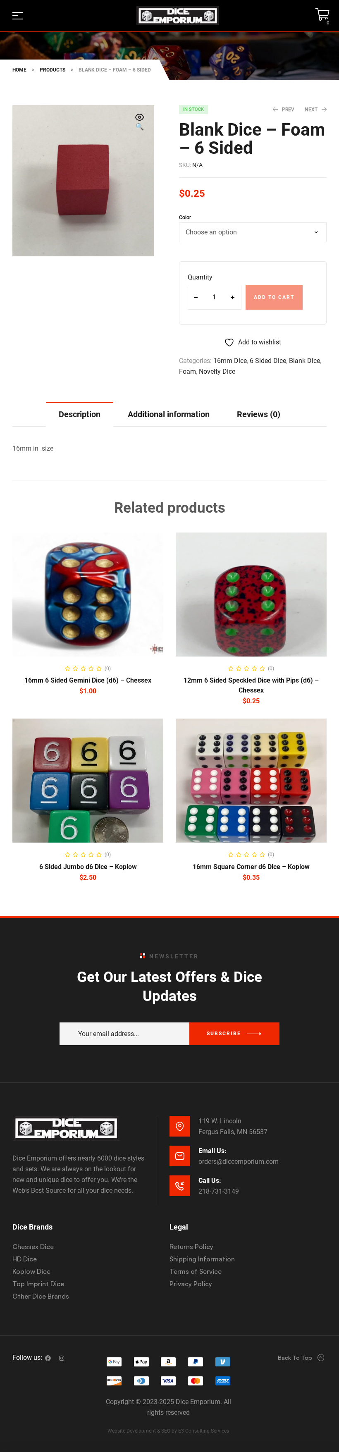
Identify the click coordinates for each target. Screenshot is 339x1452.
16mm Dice (230, 361)
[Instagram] (61, 1358)
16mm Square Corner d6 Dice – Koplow (251, 867)
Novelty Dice (217, 371)
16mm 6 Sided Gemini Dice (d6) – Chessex (87, 680)
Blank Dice (304, 361)
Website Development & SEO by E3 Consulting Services (168, 1431)
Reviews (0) (258, 414)
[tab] (79, 414)
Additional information (169, 414)
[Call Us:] (180, 1185)
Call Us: (209, 1181)
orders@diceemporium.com (238, 1161)
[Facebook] (48, 1358)
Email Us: (212, 1151)
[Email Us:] (180, 1156)
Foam (187, 371)
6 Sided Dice (268, 361)
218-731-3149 (218, 1191)
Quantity (200, 277)
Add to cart (274, 297)
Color (185, 217)
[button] (140, 122)
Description (79, 414)
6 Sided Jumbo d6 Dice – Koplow (88, 867)
